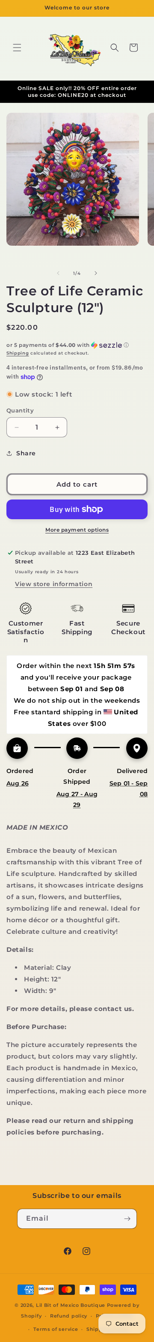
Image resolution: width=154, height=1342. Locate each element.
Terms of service (55, 1329)
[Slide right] (95, 273)
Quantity (20, 410)
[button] (17, 47)
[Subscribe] (127, 1219)
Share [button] (26, 453)
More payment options (77, 530)
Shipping (17, 353)
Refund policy (68, 1316)
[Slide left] (58, 273)
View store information (53, 584)
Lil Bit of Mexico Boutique (70, 1305)
